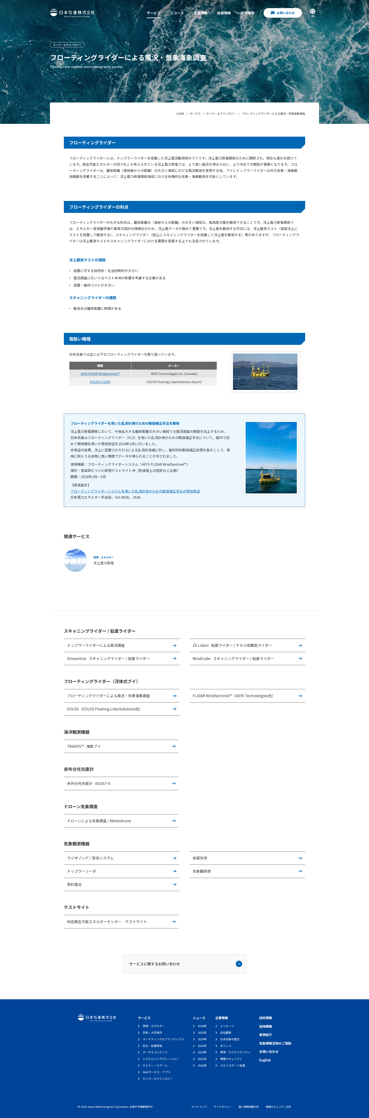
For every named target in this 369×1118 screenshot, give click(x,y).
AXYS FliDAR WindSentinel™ (100, 374)
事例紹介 (265, 1034)
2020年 (202, 1065)
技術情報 (224, 12)
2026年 (202, 1026)
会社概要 (225, 1032)
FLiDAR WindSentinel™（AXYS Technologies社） (234, 695)
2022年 (202, 1052)
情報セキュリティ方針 (278, 1106)
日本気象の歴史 (230, 1039)
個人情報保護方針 (249, 1106)
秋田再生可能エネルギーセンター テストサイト (107, 921)
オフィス (225, 1046)
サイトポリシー (223, 1106)
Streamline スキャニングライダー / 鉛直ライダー (108, 658)
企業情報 (200, 12)
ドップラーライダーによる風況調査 (96, 645)
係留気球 (200, 857)
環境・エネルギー (154, 1026)
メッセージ (227, 1026)
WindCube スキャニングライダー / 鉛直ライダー (233, 658)
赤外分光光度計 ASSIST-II (88, 783)
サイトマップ (199, 1106)
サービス (153, 12)
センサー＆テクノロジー (158, 1079)
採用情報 (247, 12)
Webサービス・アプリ (157, 1072)
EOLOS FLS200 (100, 382)
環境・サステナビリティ (235, 1052)
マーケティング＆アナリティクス (163, 1039)
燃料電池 (74, 884)
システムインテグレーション (161, 1059)
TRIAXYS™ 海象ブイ (84, 746)
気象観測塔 (202, 871)
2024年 (202, 1039)
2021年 (202, 1059)
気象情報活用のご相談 (275, 1043)
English (265, 1060)
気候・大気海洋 (152, 1032)
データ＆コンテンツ (155, 1052)
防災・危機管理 (152, 1046)
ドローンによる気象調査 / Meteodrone (99, 820)
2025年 (202, 1032)
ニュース (177, 12)
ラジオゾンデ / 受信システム (90, 857)
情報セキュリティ (231, 1059)
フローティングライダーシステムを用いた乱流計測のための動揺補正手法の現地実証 (135, 491)
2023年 (202, 1046)
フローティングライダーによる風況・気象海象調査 (108, 695)
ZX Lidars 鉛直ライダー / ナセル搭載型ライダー (232, 645)
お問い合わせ (268, 1051)
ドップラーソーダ (81, 871)
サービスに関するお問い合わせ (154, 963)
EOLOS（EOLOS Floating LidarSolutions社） (105, 708)
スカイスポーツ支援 (232, 1065)
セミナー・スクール (155, 1065)
